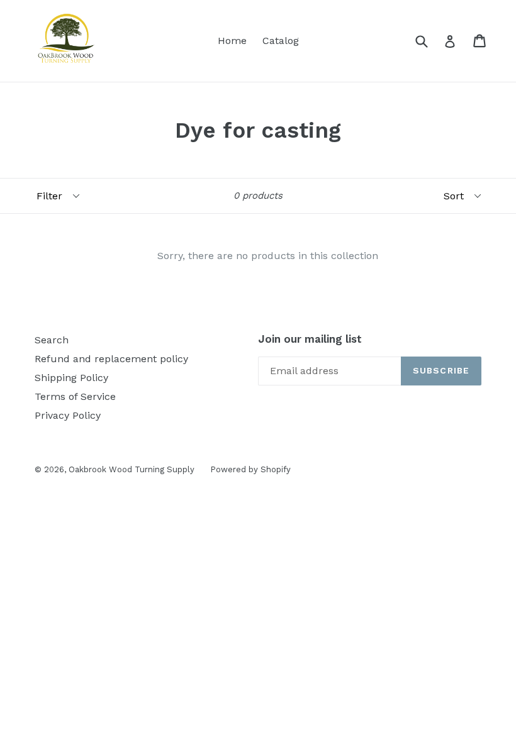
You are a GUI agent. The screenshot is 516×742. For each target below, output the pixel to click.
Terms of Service (75, 396)
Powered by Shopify (250, 469)
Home (232, 41)
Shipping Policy (71, 378)
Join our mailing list (310, 339)
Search (52, 340)
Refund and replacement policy (111, 359)
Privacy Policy (68, 415)
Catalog (280, 41)
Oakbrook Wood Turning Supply (131, 469)
